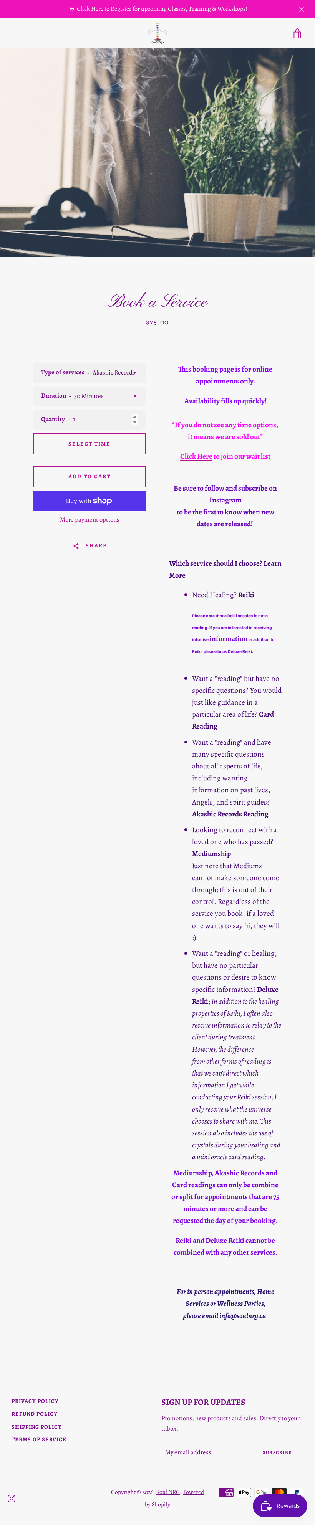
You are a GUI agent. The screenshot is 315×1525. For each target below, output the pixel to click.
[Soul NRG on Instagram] (11, 1497)
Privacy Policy (35, 1401)
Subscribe (278, 1452)
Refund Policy (35, 1414)
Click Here (196, 456)
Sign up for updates (203, 1402)
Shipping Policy (37, 1427)
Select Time (89, 444)
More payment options (89, 519)
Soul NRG (168, 1492)
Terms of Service (39, 1439)
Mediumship (211, 853)
